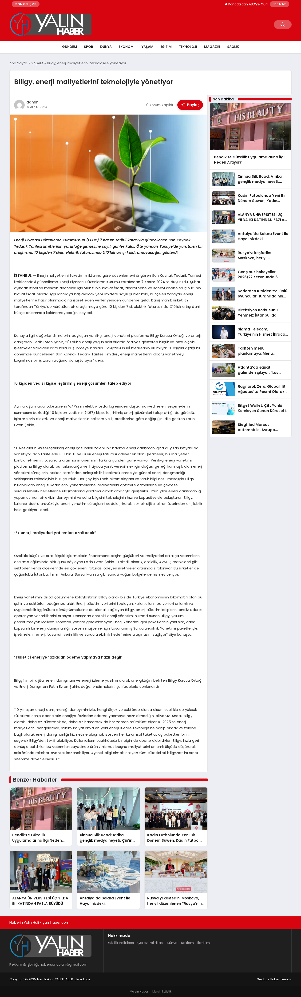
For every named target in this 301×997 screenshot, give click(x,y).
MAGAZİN (212, 46)
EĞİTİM (166, 46)
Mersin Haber (139, 991)
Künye (172, 942)
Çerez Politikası (150, 942)
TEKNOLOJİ (188, 46)
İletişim (203, 942)
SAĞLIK (233, 46)
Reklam (187, 942)
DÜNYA (106, 46)
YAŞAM (147, 46)
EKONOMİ (127, 46)
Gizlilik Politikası (121, 942)
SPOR (88, 46)
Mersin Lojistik (161, 991)
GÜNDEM (69, 46)
